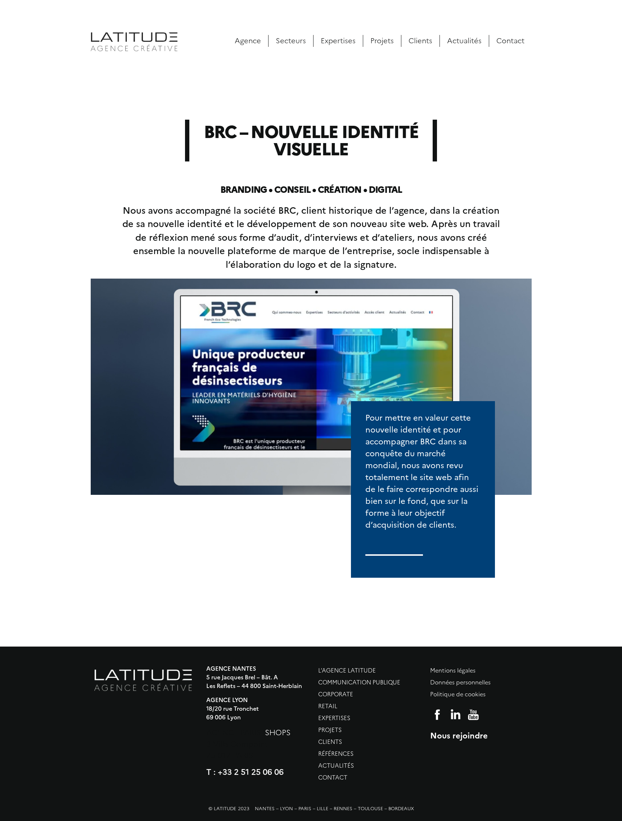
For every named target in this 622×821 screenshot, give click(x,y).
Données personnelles (460, 682)
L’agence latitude (347, 670)
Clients (420, 40)
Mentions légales (452, 670)
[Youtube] (473, 714)
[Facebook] (437, 714)
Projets (382, 40)
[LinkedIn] (455, 714)
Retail (327, 706)
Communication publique (359, 682)
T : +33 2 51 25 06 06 (245, 772)
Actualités (464, 40)
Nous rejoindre (459, 735)
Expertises (338, 40)
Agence (248, 40)
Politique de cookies (458, 694)
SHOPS (277, 732)
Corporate (335, 694)
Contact (510, 40)
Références (335, 753)
